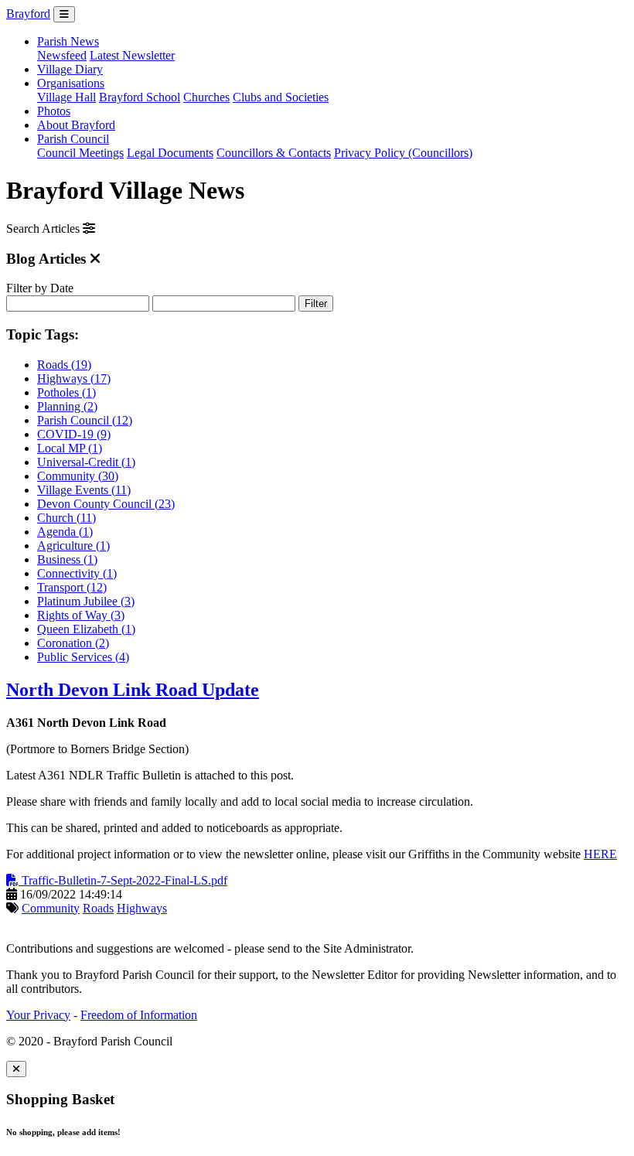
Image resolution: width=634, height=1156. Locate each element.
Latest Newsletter (132, 55)
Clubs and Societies (281, 97)
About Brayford (76, 124)
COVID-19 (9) (74, 434)
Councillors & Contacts (273, 152)
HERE (600, 854)
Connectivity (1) (77, 573)
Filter (316, 303)
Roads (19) (64, 364)
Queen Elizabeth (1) (86, 629)
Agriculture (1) (73, 545)
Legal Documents (170, 152)
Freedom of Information (138, 1014)
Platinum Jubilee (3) (86, 601)
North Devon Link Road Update (132, 690)
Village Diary (70, 69)
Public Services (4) (83, 656)
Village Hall (66, 97)
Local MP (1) (69, 448)
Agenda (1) (65, 531)
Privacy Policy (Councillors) (403, 152)
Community (51, 908)
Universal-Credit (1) (86, 462)
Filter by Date (39, 288)
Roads (98, 908)
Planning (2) (67, 406)
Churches (206, 97)
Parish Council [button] (73, 138)
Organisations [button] (70, 83)
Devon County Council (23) (106, 503)
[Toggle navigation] (64, 14)
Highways (142, 908)
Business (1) (67, 559)
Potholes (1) (66, 392)
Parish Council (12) (84, 420)
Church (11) (66, 517)
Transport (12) (72, 587)
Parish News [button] (68, 41)
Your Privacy (38, 1014)
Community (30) (77, 476)
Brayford (28, 13)
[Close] (16, 1069)
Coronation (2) (73, 643)
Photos (53, 111)
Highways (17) (74, 378)
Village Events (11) (84, 489)
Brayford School (139, 97)
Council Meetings (80, 152)
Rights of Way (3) (80, 615)
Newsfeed (62, 55)
